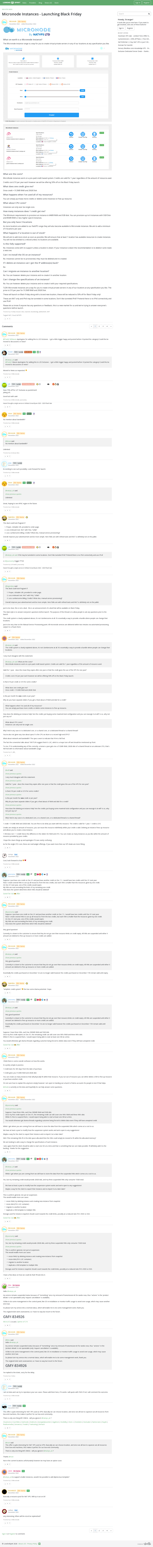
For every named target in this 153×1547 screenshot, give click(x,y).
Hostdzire (78, 1422)
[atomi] (4, 1472)
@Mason (13, 339)
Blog (40, 3)
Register (147, 3)
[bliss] (4, 1286)
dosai (10, 413)
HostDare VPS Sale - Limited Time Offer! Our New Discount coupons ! (134, 36)
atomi (10, 1471)
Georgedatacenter (44, 1422)
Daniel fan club (8, 894)
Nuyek (104, 1422)
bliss (9, 1285)
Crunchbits (16, 1422)
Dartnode (24, 1422)
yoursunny (11, 874)
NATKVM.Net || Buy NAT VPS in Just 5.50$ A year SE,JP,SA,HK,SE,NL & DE (134, 42)
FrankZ (10, 352)
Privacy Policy (32, 1544)
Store (56, 3)
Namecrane (96, 1422)
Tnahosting (33, 1424)
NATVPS (18, 315)
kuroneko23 (12, 1491)
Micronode (12, 21)
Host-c (71, 1422)
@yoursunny (9, 561)
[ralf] (4, 638)
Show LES (48, 3)
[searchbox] (134, 14)
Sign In (137, 3)
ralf (9, 637)
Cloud (14, 315)
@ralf (7, 770)
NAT (10, 315)
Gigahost (55, 1422)
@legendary (9, 586)
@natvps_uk (9, 360)
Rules (24, 3)
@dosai (8, 441)
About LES (22, 1544)
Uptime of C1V (22, 1322)
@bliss (7, 1340)
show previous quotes (13, 494)
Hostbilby (63, 1422)
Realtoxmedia (8, 1424)
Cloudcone (7, 1422)
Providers (32, 3)
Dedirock (33, 1422)
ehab (10, 463)
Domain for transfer (125, 45)
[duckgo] (4, 855)
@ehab (5, 1087)
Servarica (18, 1424)
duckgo (10, 854)
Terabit (25, 1424)
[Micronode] (4, 22)
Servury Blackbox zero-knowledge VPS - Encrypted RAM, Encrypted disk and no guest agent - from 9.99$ (134, 48)
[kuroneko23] (4, 1491)
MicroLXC (6, 1322)
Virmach (42, 1424)
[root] (4, 1406)
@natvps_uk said (11, 555)
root (9, 1406)
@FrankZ (6, 339)
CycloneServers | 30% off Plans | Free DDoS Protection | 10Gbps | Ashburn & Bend (134, 39)
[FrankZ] (4, 353)
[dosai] (4, 414)
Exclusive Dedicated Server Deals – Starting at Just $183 (134, 51)
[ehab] (4, 464)
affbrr (18, 894)
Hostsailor (87, 1422)
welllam (10, 1510)
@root (7, 1443)
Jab (9, 384)
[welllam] (4, 1511)
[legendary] (4, 518)
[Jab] (4, 385)
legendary (11, 517)
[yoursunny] (4, 875)
